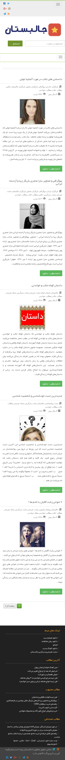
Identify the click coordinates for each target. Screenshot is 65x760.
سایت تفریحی (34, 293)
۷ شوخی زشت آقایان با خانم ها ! (45, 502)
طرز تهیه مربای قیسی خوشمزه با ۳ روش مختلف (38, 678)
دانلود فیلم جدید (50, 638)
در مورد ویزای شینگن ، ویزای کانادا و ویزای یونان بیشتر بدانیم (32, 726)
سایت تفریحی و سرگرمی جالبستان (44, 652)
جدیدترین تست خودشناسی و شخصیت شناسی (37, 396)
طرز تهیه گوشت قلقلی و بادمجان (44, 697)
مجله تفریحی (11, 293)
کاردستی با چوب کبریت (47, 707)
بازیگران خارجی (52, 87)
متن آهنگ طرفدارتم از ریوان (45, 667)
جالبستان (14, 87)
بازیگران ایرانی (52, 191)
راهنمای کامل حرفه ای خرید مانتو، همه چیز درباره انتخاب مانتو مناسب (34, 735)
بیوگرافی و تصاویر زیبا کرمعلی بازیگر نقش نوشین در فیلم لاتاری (31, 700)
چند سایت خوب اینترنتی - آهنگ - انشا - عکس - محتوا (35, 740)
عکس (8, 87)
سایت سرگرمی (50, 195)
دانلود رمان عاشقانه (49, 641)
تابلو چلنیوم (52, 744)
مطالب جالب (57, 90)
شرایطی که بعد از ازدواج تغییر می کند (42, 671)
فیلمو (55, 645)
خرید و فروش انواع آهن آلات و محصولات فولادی (38, 711)
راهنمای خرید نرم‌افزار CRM (45, 704)
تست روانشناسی (51, 403)
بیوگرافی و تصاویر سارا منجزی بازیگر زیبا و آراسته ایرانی (35, 182)
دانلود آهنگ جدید (49, 648)
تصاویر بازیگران (25, 87)
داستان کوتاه (46, 293)
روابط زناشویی (45, 510)
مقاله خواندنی (32, 513)
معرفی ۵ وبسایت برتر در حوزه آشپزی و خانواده (38, 730)
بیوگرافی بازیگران (38, 87)
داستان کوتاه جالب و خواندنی (47, 285)
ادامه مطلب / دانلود (51, 168)
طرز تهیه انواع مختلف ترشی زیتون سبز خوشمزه (38, 681)
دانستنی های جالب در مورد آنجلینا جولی (41, 79)
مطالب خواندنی (45, 90)
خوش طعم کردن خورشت (47, 674)
